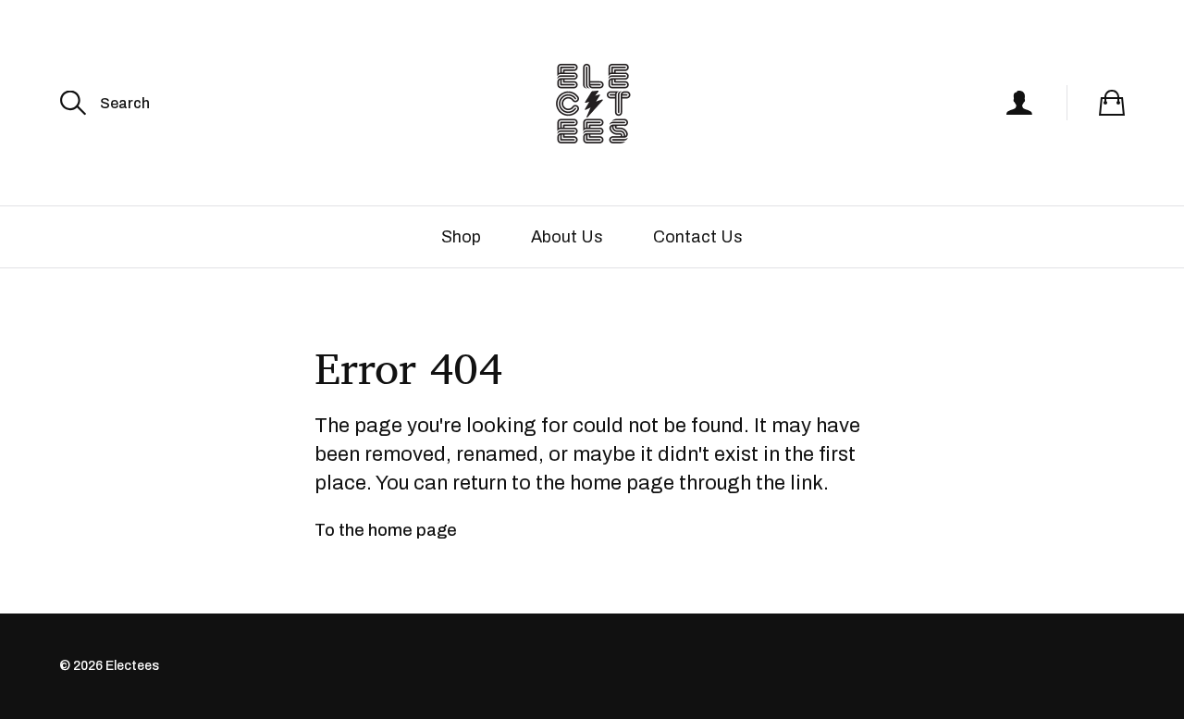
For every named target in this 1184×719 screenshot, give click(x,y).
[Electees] (592, 103)
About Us (567, 237)
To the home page (385, 530)
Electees (132, 666)
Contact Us (698, 237)
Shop (461, 237)
